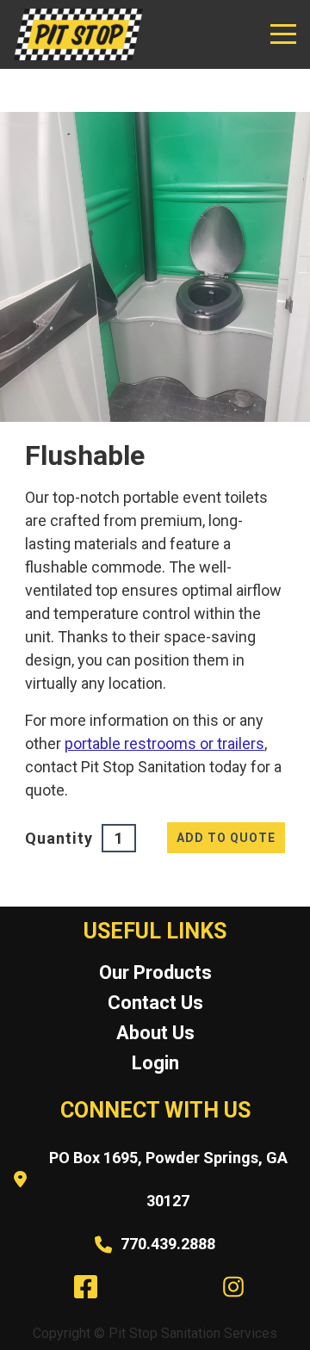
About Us (155, 1032)
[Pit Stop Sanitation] (78, 34)
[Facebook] (82, 1283)
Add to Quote (226, 838)
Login (155, 1063)
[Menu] (283, 34)
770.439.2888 (168, 1244)
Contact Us (155, 1002)
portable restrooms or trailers (164, 743)
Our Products (155, 972)
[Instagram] (230, 1283)
